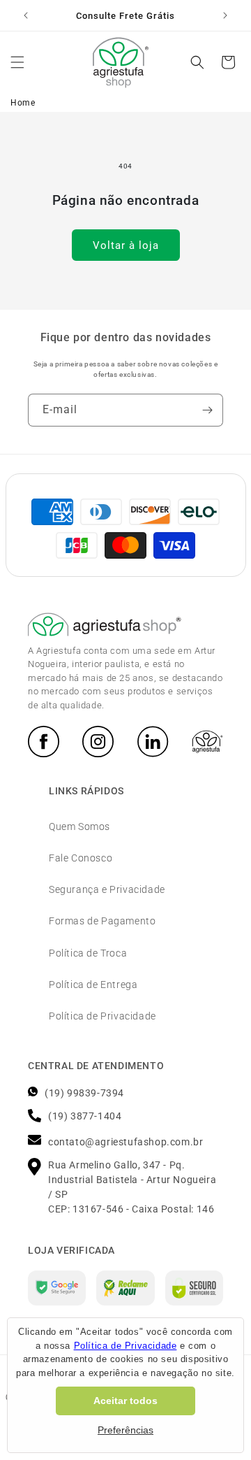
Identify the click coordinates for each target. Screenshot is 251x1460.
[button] (17, 62)
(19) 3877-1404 (84, 1116)
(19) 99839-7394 (84, 1092)
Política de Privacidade (102, 1016)
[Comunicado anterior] (25, 15)
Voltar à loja (126, 245)
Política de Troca (88, 953)
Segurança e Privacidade (107, 889)
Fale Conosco (80, 858)
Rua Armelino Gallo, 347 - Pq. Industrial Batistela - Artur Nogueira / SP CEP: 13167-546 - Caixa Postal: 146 (132, 1187)
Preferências (125, 1430)
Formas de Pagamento (102, 920)
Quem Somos (79, 826)
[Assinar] (207, 410)
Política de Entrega (93, 984)
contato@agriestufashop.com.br (125, 1141)
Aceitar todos (125, 1400)
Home (22, 103)
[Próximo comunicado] (225, 15)
